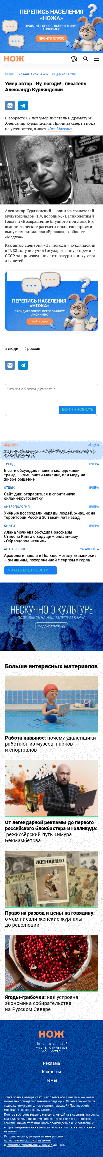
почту (12, 1131)
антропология (17, 507)
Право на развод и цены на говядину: (50, 919)
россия (33, 348)
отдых (9, 487)
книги (9, 526)
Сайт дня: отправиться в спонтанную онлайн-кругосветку (39, 496)
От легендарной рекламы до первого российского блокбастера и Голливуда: (51, 831)
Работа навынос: (50, 744)
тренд (9, 464)
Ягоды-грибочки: (41, 1003)
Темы (51, 1080)
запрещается (52, 1119)
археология (14, 549)
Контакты (51, 1071)
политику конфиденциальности (29, 1144)
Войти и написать (77, 409)
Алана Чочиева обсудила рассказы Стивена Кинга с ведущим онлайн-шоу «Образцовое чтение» (41, 536)
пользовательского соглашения (27, 1140)
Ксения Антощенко (33, 74)
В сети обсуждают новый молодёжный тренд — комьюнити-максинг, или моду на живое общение (44, 475)
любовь (11, 445)
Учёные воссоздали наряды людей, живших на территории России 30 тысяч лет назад (50, 515)
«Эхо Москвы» (59, 128)
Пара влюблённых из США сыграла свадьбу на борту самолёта (49, 453)
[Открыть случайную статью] (74, 58)
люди (9, 74)
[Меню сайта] (96, 59)
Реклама (51, 1063)
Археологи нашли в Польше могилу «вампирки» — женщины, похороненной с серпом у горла (50, 557)
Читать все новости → (30, 570)
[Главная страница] (14, 59)
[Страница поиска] (85, 58)
